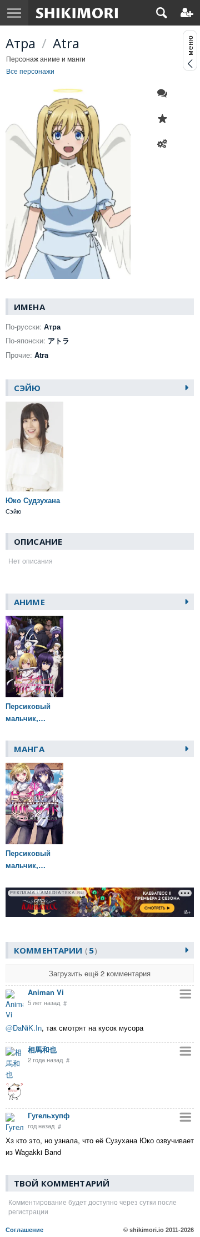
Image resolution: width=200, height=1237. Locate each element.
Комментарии (54, 950)
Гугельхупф (48, 1115)
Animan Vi (46, 992)
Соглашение (24, 1229)
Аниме (29, 601)
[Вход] (187, 13)
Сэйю (27, 387)
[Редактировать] (165, 144)
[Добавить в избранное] (165, 118)
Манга (29, 748)
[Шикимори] (77, 13)
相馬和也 (42, 1049)
